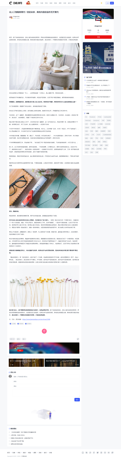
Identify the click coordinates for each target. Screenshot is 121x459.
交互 (86, 124)
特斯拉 (104, 141)
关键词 (104, 127)
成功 (91, 138)
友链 (74, 3)
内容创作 (21, 323)
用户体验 (87, 145)
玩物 (41, 3)
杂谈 (64, 3)
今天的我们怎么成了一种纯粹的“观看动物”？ (97, 80)
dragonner (20, 345)
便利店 (93, 127)
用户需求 (95, 145)
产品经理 (92, 124)
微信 (86, 138)
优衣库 (87, 127)
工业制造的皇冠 (107, 134)
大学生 (87, 134)
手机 (97, 138)
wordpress (96, 120)
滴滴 (99, 141)
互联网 (108, 120)
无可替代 (29, 323)
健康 (99, 127)
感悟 (60, 3)
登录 (112, 3)
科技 (46, 3)
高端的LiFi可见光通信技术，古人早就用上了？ (98, 85)
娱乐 (69, 3)
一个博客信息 (23, 456)
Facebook (92, 117)
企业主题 (107, 124)
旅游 (51, 3)
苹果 (105, 148)
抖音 (102, 138)
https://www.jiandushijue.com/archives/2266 (36, 319)
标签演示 (87, 141)
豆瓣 (97, 152)
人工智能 (13, 323)
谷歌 (91, 152)
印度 (91, 131)
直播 (106, 145)
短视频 (87, 148)
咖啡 (97, 131)
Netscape (88, 120)
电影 (101, 145)
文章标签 (108, 138)
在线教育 (103, 131)
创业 (86, 131)
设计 (86, 152)
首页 (37, 3)
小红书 (98, 134)
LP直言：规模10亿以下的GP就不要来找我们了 (98, 97)
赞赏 (20, 350)
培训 (109, 131)
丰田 (103, 120)
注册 (107, 3)
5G (86, 117)
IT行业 (99, 117)
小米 (93, 134)
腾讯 (93, 148)
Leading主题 (107, 117)
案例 (94, 141)
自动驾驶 (99, 148)
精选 (55, 3)
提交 (77, 399)
